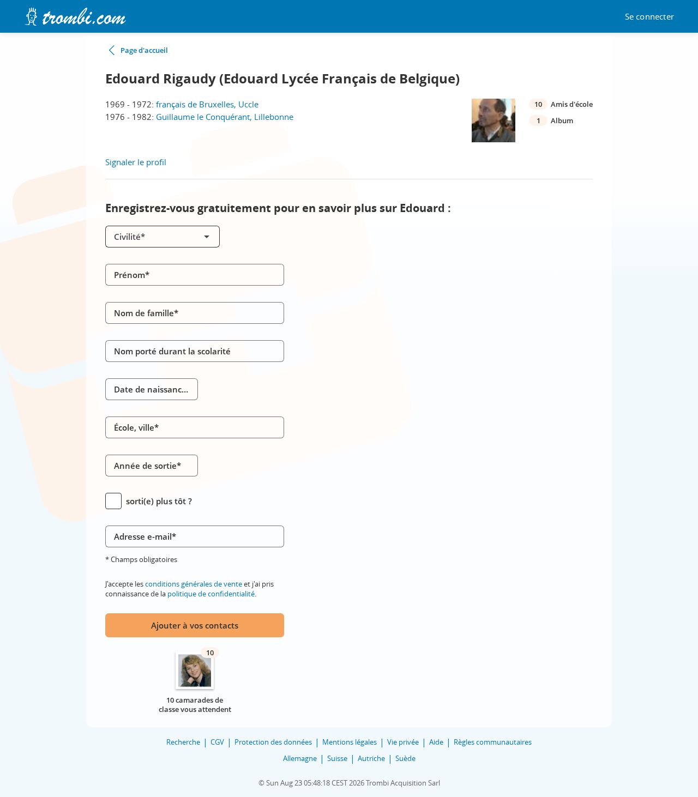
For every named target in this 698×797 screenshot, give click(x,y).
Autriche (371, 758)
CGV (217, 742)
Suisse (337, 758)
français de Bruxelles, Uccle (207, 104)
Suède (405, 758)
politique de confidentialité (211, 594)
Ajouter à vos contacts (194, 625)
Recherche (183, 742)
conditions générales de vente (193, 584)
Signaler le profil (135, 161)
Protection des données (273, 742)
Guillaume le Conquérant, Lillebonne (224, 116)
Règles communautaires (493, 742)
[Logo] (75, 17)
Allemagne (300, 758)
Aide (436, 742)
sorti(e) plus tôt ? (159, 501)
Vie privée (403, 742)
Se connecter (649, 17)
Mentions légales (349, 742)
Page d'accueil (144, 50)
